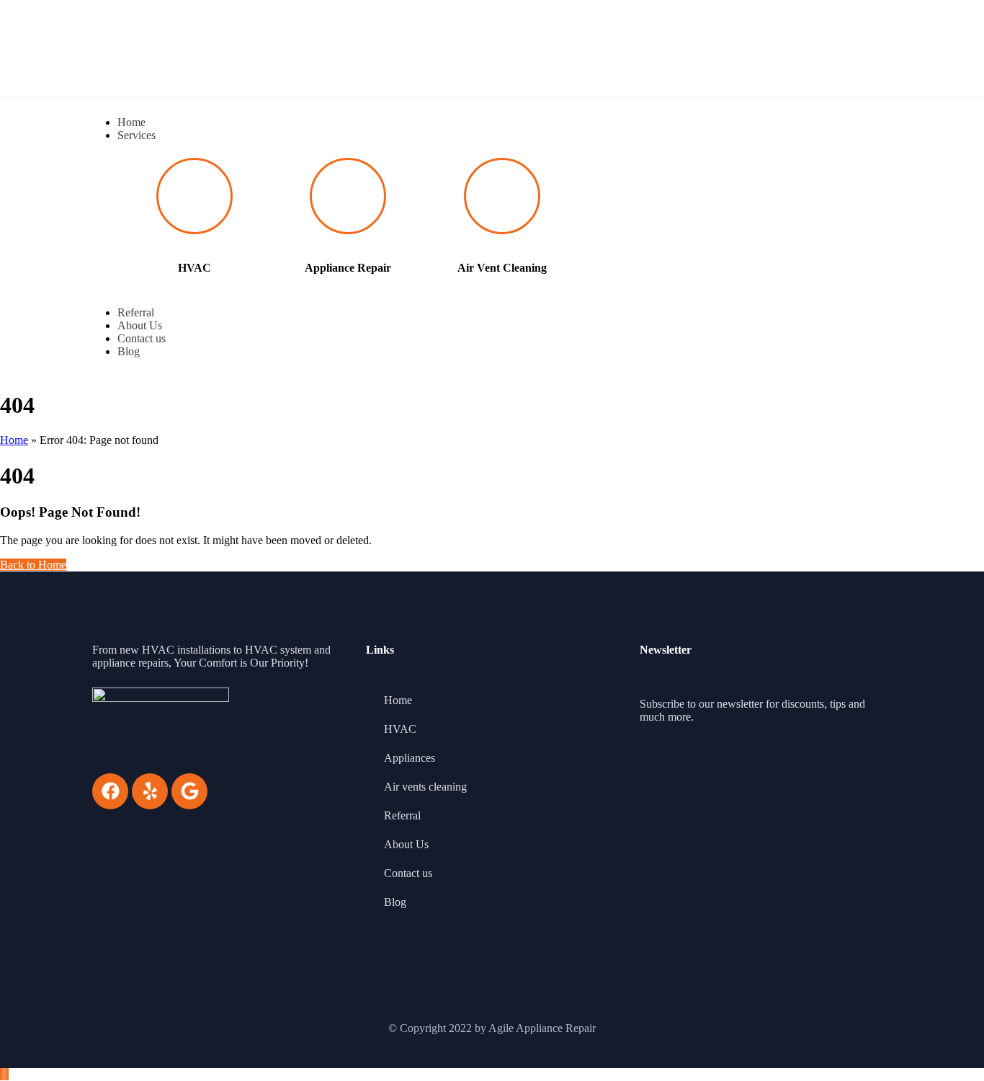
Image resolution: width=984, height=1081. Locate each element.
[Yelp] (150, 791)
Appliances (409, 758)
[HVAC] (194, 196)
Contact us (408, 873)
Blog (395, 902)
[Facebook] (110, 791)
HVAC (194, 268)
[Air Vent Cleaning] (502, 196)
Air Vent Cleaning (502, 268)
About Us (406, 844)
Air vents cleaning (425, 786)
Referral (402, 815)
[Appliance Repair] (348, 196)
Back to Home (33, 565)
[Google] (189, 791)
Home (14, 440)
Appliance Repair (348, 268)
